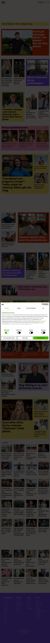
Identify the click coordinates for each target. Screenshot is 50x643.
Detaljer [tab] (19, 308)
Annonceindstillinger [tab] (31, 308)
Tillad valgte (25, 338)
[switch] (19, 333)
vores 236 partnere (8, 314)
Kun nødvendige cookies (9, 338)
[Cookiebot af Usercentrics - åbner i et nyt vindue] (43, 304)
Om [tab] (43, 308)
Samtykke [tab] (6, 308)
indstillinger (38, 321)
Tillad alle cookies (41, 338)
